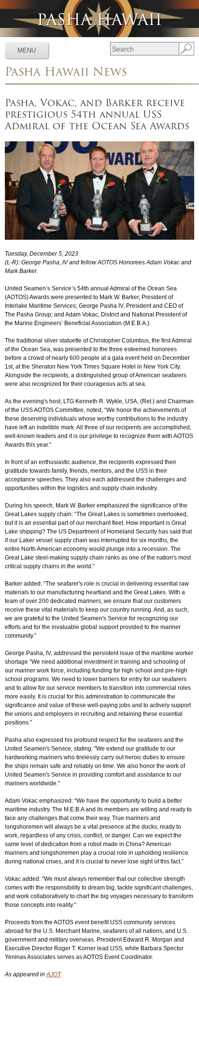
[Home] (99, 18)
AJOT (53, 974)
